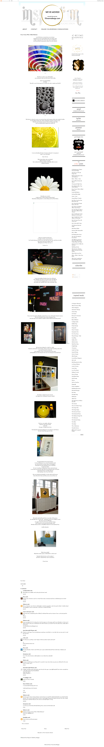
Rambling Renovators (76, 388)
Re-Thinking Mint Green (77, 234)
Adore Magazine (75, 307)
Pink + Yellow (74, 232)
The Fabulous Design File (77, 415)
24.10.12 (24, 701)
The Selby (74, 421)
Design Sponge (75, 325)
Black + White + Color (76, 178)
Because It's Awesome (76, 315)
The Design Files (75, 407)
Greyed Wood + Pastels (76, 198)
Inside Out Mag (75, 350)
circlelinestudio (26, 590)
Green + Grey (74, 196)
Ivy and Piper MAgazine (77, 358)
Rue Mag (74, 392)
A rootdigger (26, 677)
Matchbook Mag (75, 376)
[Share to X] (23, 583)
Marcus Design (75, 374)
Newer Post (23, 728)
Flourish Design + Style (76, 335)
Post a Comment (25, 723)
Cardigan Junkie (75, 321)
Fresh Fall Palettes (75, 192)
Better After (74, 317)
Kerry (24, 596)
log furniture (25, 699)
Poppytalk (74, 384)
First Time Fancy (75, 333)
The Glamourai (75, 417)
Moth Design (74, 378)
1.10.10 (24, 681)
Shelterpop (74, 396)
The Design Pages (75, 409)
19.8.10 (24, 665)
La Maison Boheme (76, 364)
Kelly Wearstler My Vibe (77, 362)
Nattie (24, 660)
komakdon (25, 717)
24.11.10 (24, 692)
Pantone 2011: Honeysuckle (77, 230)
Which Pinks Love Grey (76, 253)
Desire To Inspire (75, 329)
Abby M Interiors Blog (76, 305)
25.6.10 (24, 635)
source (45, 115)
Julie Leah (74, 360)
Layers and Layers (27, 611)
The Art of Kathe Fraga (77, 405)
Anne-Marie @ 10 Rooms (28, 630)
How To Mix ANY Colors (77, 223)
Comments (75, 277)
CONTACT (34, 29)
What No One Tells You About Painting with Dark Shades (77, 250)
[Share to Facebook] (24, 583)
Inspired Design (75, 352)
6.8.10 (24, 657)
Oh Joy (73, 380)
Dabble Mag (74, 323)
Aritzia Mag (74, 311)
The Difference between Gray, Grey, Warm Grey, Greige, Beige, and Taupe (77, 240)
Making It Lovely (75, 372)
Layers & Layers (75, 366)
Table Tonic (74, 398)
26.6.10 (24, 645)
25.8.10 (24, 675)
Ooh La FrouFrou (75, 382)
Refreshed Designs (75, 390)
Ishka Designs (74, 356)
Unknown (25, 604)
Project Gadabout (75, 386)
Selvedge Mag (75, 394)
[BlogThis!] (22, 583)
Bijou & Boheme (75, 319)
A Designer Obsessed (76, 303)
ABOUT (25, 29)
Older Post (67, 728)
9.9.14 (24, 707)
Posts (74, 274)
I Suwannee (74, 348)
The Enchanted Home (76, 413)
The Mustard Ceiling (76, 419)
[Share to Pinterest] (25, 583)
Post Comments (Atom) (48, 732)
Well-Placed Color (75, 247)
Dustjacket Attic (75, 331)
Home (45, 728)
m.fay (24, 637)
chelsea (29, 713)
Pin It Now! (23, 580)
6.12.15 (24, 714)
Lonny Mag (74, 368)
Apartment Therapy (76, 309)
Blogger (57, 744)
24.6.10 (24, 594)
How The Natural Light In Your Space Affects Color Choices (77, 210)
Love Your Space (75, 370)
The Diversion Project (76, 411)
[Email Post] (22, 585)
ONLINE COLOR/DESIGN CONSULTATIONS (54, 29)
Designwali (74, 327)
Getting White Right (76, 194)
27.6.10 (24, 651)
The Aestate (74, 403)
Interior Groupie (75, 354)
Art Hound (74, 313)
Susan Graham (26, 683)
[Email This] (21, 583)
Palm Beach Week (75, 228)
